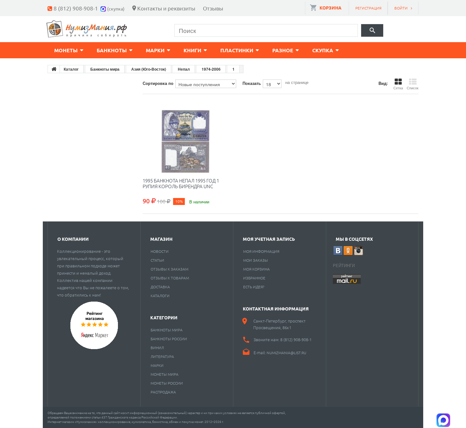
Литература (162, 356)
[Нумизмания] (86, 29)
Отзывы (213, 8)
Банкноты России (169, 338)
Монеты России (167, 383)
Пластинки (236, 50)
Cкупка (322, 50)
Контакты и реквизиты (166, 8)
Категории (164, 317)
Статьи (157, 260)
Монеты (66, 50)
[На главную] (54, 69)
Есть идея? (253, 286)
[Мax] (103, 8)
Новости (160, 251)
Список (412, 87)
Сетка (398, 87)
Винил (157, 347)
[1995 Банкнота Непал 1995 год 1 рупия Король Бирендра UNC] (185, 141)
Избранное (254, 277)
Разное (282, 50)
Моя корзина (256, 268)
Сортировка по (158, 83)
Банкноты (112, 50)
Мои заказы (255, 260)
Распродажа (163, 391)
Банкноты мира (167, 329)
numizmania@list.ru (286, 352)
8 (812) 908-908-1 (76, 8)
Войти (401, 7)
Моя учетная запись (269, 239)
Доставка (160, 286)
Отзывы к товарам (170, 277)
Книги (192, 50)
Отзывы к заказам (169, 268)
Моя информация (261, 251)
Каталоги (160, 295)
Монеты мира (164, 374)
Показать (252, 83)
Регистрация (368, 7)
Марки (155, 50)
